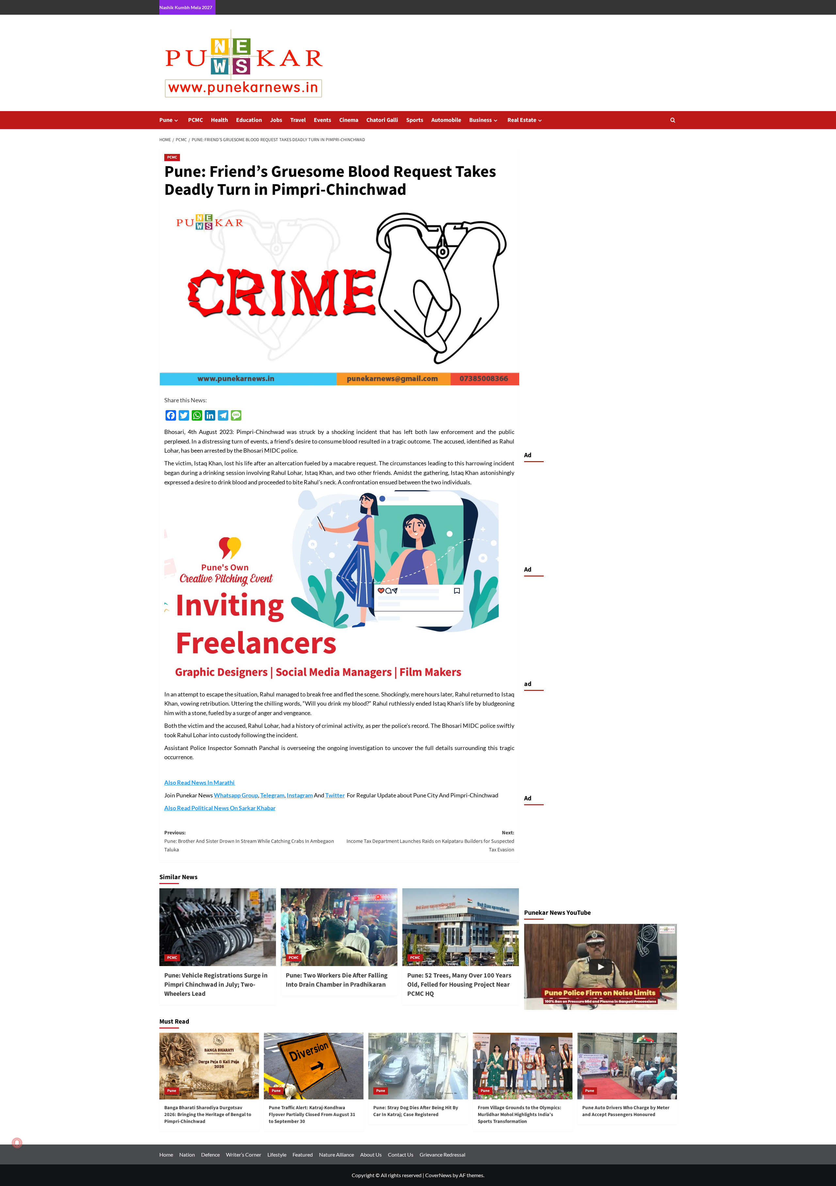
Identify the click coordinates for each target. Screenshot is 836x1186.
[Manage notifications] (17, 1143)
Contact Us (400, 1154)
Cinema (348, 120)
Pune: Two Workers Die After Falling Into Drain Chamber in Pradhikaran (337, 980)
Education (249, 120)
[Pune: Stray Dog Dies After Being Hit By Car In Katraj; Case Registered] (418, 1066)
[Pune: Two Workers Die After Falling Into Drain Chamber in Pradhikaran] (339, 927)
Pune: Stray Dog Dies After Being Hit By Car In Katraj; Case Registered (415, 1111)
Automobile (446, 120)
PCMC (195, 120)
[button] (673, 120)
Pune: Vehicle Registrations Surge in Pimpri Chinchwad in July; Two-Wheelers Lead (215, 984)
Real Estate (521, 120)
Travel (298, 120)
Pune (165, 120)
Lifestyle (276, 1154)
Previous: (249, 841)
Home (166, 1154)
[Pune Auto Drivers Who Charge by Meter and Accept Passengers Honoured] (627, 1066)
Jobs (276, 120)
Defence (210, 1154)
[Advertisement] (600, 512)
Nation (187, 1154)
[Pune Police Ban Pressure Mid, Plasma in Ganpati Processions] (600, 967)
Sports (414, 120)
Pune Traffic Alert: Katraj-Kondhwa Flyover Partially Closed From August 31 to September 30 (312, 1114)
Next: (430, 841)
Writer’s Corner (243, 1154)
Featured (303, 1154)
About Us (371, 1154)
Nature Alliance (336, 1154)
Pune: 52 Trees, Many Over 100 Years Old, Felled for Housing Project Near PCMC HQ (459, 984)
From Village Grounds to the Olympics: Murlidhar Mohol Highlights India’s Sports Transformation (519, 1114)
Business (480, 120)
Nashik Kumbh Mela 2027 (185, 7)
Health (219, 120)
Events (322, 120)
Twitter (335, 795)
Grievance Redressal (442, 1154)
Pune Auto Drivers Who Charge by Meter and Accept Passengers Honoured (625, 1111)
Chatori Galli (382, 120)
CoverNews (438, 1175)
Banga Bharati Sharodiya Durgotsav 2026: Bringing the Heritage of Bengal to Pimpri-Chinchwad (207, 1114)
